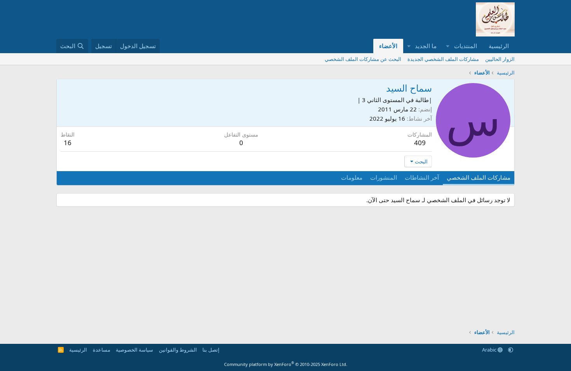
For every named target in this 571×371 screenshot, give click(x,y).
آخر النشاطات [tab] (422, 177)
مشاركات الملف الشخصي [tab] (478, 177)
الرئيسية (499, 46)
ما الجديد (426, 46)
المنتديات (465, 46)
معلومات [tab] (351, 177)
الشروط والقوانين (178, 349)
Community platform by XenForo (285, 364)
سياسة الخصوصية (134, 349)
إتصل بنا (210, 349)
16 (67, 142)
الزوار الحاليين (500, 58)
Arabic (490, 349)
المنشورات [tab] (383, 177)
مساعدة (101, 349)
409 (420, 142)
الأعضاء (388, 46)
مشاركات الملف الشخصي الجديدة (443, 58)
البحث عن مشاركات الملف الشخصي (363, 58)
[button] (447, 46)
